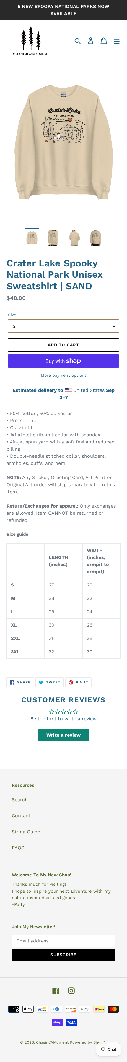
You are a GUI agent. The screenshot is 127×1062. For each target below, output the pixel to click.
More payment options (64, 375)
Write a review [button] (63, 735)
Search (20, 799)
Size (12, 314)
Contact (21, 815)
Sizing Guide (26, 831)
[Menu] (116, 40)
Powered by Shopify (88, 1042)
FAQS (18, 847)
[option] (32, 238)
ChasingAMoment (52, 1042)
